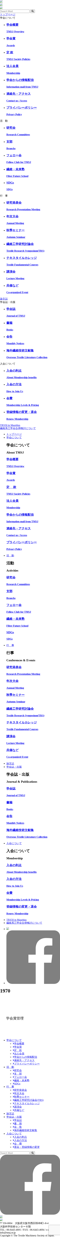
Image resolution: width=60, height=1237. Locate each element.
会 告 (18, 1127)
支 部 (18, 1073)
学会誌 (18, 1120)
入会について (14, 843)
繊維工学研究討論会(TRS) (29, 1100)
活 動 (10, 555)
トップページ (7, 14)
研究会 (18, 1070)
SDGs (17, 1083)
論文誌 (4, 298)
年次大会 (19, 1093)
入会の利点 (20, 1137)
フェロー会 (20, 1077)
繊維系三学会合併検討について (18, 428)
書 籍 (18, 1123)
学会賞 (18, 1047)
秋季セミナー (21, 1096)
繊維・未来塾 (21, 1080)
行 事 (10, 645)
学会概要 (19, 1043)
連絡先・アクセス (24, 1060)
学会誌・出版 (14, 766)
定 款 (18, 1050)
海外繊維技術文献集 (25, 1130)
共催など (19, 1110)
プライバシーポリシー (27, 1063)
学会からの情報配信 (25, 1057)
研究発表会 (20, 1090)
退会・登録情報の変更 (27, 1147)
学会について (14, 437)
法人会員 (19, 1053)
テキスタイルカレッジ (27, 1103)
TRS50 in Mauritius (10, 425)
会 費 (18, 1143)
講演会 (18, 1106)
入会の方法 (20, 1140)
